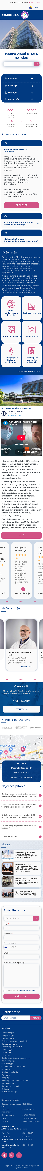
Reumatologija (7, 1083)
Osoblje (12, 92)
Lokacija (12, 86)
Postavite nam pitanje (14, 962)
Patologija (5, 1075)
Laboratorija (6, 1055)
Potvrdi (36, 1018)
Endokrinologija (7, 1038)
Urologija (5, 1089)
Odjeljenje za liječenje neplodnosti (15, 1058)
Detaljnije (21, 205)
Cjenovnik (13, 99)
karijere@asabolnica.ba (31, 1121)
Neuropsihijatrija (8, 1061)
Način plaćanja (21, 701)
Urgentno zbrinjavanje (10, 1086)
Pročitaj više (26, 667)
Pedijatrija (5, 1078)
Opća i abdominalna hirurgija (13, 1066)
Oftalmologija (7, 1064)
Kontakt (12, 78)
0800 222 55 (34, 2)
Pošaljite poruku (15, 910)
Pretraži (37, 64)
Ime (5, 924)
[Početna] (15, 15)
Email (6, 953)
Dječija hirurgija (7, 1035)
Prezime (7, 934)
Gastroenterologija (9, 1044)
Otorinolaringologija (9, 1072)
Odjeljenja (9, 252)
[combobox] (7, 947)
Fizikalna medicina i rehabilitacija (15, 1041)
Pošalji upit (21, 996)
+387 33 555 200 (28, 1109)
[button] (7, 601)
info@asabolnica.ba (29, 1118)
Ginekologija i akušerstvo (11, 1047)
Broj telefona (9, 943)
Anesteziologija (7, 1033)
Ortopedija (5, 1069)
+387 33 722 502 (28, 1115)
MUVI (21, 535)
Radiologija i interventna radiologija (15, 1081)
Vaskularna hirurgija (9, 1092)
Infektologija (6, 1050)
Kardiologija (6, 1052)
